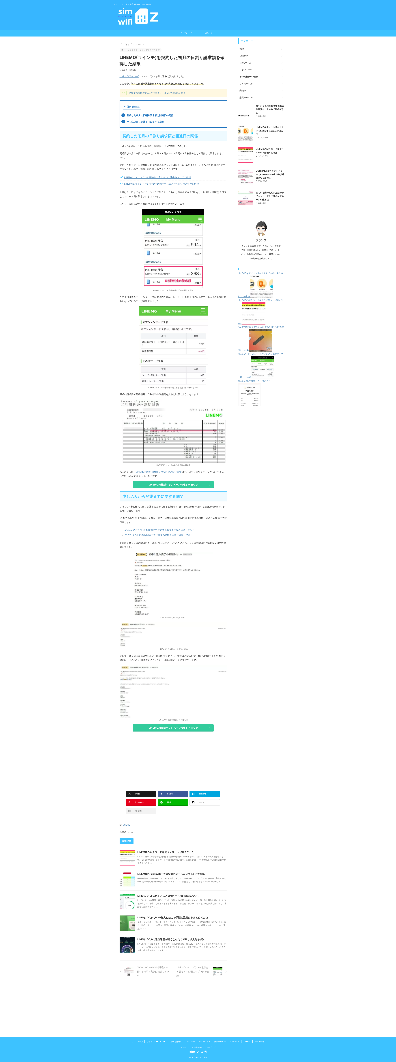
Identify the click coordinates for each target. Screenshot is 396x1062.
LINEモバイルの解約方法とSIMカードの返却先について (168, 895)
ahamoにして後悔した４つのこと (254, 381)
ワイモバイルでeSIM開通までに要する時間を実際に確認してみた (159, 535)
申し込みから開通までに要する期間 (145, 121)
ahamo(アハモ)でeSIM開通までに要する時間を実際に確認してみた (160, 530)
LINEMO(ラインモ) (129, 76)
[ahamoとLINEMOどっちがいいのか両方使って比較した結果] (262, 377)
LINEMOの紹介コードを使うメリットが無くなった (165, 852)
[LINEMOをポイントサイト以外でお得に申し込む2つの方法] (261, 296)
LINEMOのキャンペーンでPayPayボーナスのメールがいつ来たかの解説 (161, 183)
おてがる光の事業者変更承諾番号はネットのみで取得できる (270, 109)
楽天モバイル (220, 1041)
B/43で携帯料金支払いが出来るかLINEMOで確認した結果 (157, 93)
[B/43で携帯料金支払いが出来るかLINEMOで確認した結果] (260, 350)
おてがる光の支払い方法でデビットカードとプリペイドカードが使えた (270, 196)
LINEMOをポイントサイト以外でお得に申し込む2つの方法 (270, 130)
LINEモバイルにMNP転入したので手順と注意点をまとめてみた (172, 917)
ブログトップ (186, 33)
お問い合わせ (210, 33)
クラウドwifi (190, 1041)
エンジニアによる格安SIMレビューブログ (198, 1047)
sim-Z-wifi (198, 1052)
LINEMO (126, 825)
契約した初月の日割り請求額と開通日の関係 (150, 115)
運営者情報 (259, 1041)
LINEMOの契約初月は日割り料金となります (159, 471)
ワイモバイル (204, 1041)
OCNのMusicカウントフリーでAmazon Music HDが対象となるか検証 (270, 174)
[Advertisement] (146, 759)
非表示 (136, 106)
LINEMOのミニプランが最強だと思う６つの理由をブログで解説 (157, 177)
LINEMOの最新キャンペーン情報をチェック (173, 484)
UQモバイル (235, 1041)
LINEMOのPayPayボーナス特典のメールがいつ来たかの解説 (171, 873)
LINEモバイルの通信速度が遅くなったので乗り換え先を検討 (171, 939)
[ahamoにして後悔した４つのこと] (249, 404)
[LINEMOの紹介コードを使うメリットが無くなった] (253, 323)
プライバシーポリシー (156, 1041)
